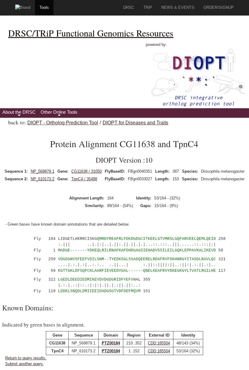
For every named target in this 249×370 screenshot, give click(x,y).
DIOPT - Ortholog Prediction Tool (62, 122)
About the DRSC (19, 113)
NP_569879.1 (42, 171)
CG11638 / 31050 (86, 171)
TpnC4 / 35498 (84, 179)
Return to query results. (25, 358)
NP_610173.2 (42, 179)
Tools (44, 7)
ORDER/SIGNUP (218, 7)
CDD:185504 (159, 343)
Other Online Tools (59, 113)
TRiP (147, 7)
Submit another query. (24, 363)
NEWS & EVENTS (177, 7)
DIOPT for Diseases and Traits (135, 122)
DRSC (128, 7)
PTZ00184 (111, 343)
